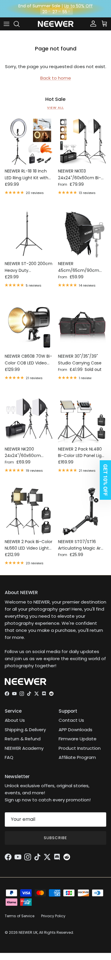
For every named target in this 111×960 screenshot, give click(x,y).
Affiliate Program (77, 757)
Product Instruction (80, 748)
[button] (103, 480)
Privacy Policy (53, 915)
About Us (15, 720)
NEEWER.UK (28, 932)
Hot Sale (55, 99)
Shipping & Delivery (25, 729)
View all (55, 107)
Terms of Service (19, 915)
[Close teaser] (96, 500)
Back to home (55, 78)
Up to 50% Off (78, 6)
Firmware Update (77, 739)
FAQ (9, 757)
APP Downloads (75, 729)
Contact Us (71, 720)
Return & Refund (23, 739)
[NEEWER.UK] (55, 24)
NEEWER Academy (24, 748)
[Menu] (6, 23)
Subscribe (55, 838)
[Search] (19, 23)
